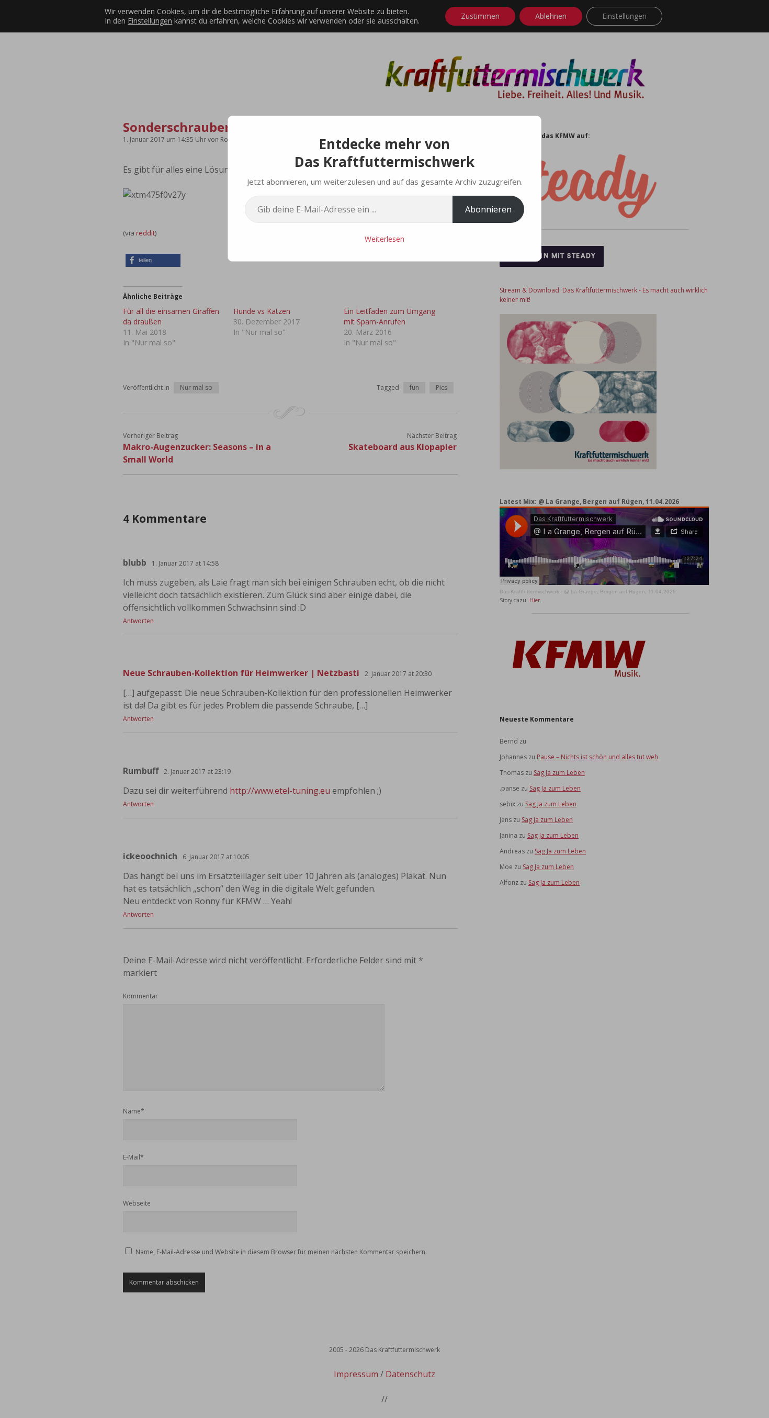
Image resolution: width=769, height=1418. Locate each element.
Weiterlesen (384, 239)
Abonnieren (488, 209)
